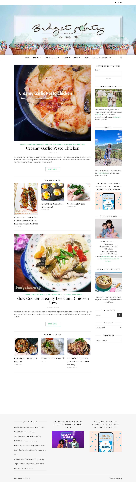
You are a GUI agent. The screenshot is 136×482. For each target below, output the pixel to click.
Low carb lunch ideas (62, 144)
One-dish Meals (38, 295)
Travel (87, 58)
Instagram (116, 117)
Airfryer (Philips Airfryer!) (32, 144)
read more (52, 169)
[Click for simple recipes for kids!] (108, 282)
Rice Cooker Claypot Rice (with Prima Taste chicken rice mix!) (78, 361)
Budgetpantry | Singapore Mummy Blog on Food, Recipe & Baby (68, 29)
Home (27, 58)
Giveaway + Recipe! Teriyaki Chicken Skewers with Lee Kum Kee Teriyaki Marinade (26, 220)
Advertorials (50, 58)
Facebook (98, 114)
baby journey (105, 256)
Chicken (48, 144)
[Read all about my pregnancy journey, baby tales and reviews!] (108, 229)
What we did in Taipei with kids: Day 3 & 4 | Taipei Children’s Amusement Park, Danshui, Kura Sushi (29, 463)
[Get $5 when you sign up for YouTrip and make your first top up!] (68, 439)
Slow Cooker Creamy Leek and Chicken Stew (53, 300)
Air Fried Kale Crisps (76, 204)
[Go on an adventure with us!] (108, 148)
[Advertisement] (108, 376)
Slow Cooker (51, 295)
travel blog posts (103, 173)
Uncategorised (64, 295)
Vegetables (77, 295)
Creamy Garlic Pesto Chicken (53, 148)
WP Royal (27, 478)
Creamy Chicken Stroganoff (52, 358)
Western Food (79, 144)
